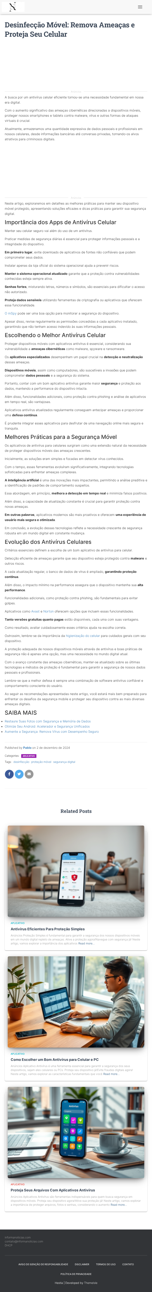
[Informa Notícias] (15, 7)
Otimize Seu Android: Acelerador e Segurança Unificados (47, 726)
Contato (128, 1264)
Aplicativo (29, 756)
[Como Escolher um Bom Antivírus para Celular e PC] (76, 1001)
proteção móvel (41, 761)
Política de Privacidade (76, 1274)
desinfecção (21, 761)
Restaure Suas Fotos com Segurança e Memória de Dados (48, 721)
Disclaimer (82, 1264)
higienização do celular (83, 636)
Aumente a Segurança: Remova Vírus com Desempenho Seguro (52, 731)
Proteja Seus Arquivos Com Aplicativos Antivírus (53, 1190)
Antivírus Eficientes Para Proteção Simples (48, 929)
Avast (35, 611)
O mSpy (11, 313)
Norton (48, 611)
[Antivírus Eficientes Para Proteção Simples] (76, 871)
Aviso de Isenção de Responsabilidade (43, 1264)
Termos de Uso (106, 1264)
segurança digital (64, 761)
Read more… (86, 943)
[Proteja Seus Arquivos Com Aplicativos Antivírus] (76, 1132)
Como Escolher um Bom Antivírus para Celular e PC (55, 1059)
